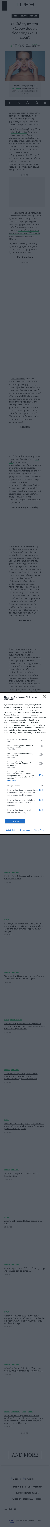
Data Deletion (11, 830)
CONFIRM (15, 821)
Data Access (25, 830)
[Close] (45, 697)
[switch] (41, 746)
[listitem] (25, 740)
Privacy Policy (38, 830)
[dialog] (25, 763)
